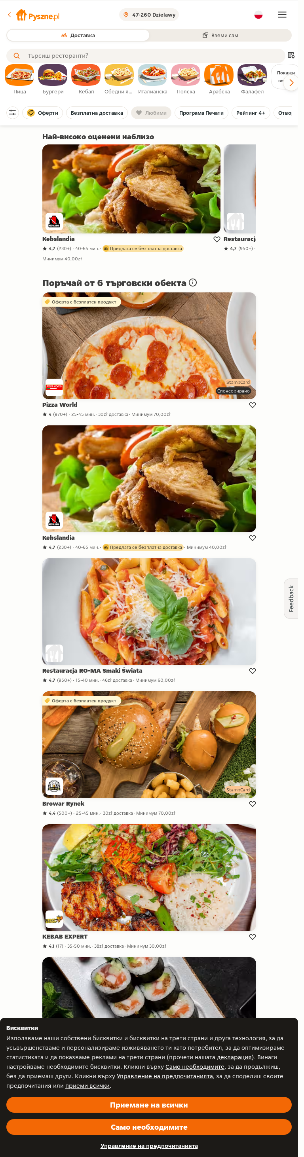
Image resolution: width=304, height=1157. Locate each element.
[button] (32, 14)
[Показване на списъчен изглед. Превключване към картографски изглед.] (291, 56)
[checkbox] (20, 79)
